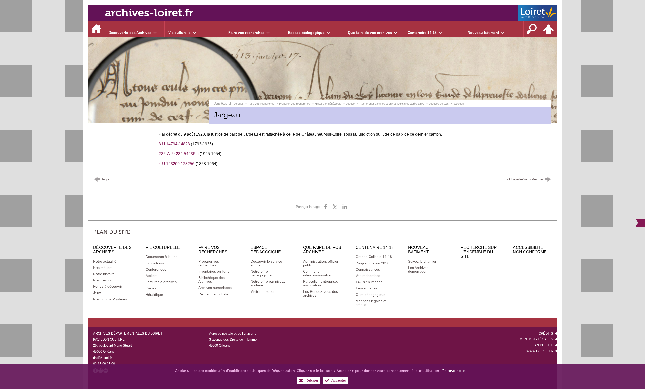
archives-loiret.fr (149, 12)
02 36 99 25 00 (104, 364)
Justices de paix (439, 103)
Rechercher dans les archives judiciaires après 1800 (392, 103)
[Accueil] (96, 29)
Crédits (546, 333)
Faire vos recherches (261, 103)
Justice (350, 103)
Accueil (239, 103)
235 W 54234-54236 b (179, 154)
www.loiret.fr (539, 351)
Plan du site (541, 345)
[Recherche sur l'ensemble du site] (532, 29)
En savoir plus (453, 371)
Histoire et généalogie (328, 103)
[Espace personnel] (548, 29)
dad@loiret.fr (102, 358)
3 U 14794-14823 (174, 144)
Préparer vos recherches (294, 103)
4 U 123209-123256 (177, 163)
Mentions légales (536, 339)
